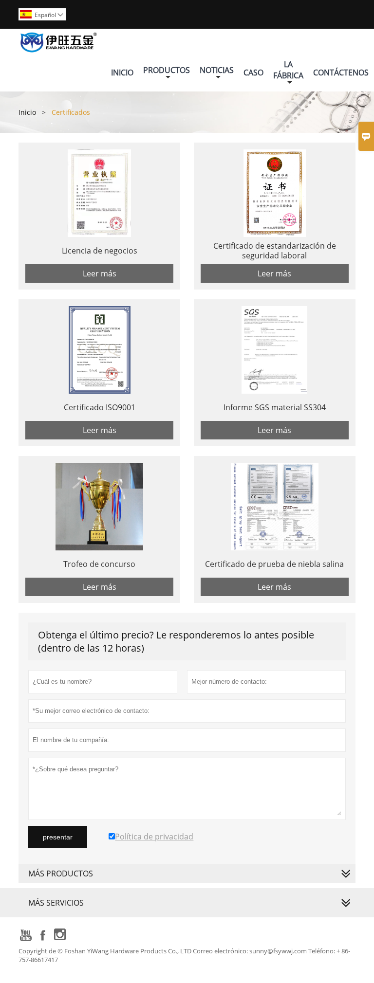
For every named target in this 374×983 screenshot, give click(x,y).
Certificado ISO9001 (99, 407)
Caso (253, 72)
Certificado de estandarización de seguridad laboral (274, 250)
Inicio (122, 72)
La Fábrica (288, 70)
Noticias (217, 70)
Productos (166, 70)
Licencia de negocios (99, 250)
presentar (58, 837)
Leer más (99, 273)
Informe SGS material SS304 (275, 407)
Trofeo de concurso (99, 564)
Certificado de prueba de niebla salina (274, 564)
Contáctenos (341, 72)
